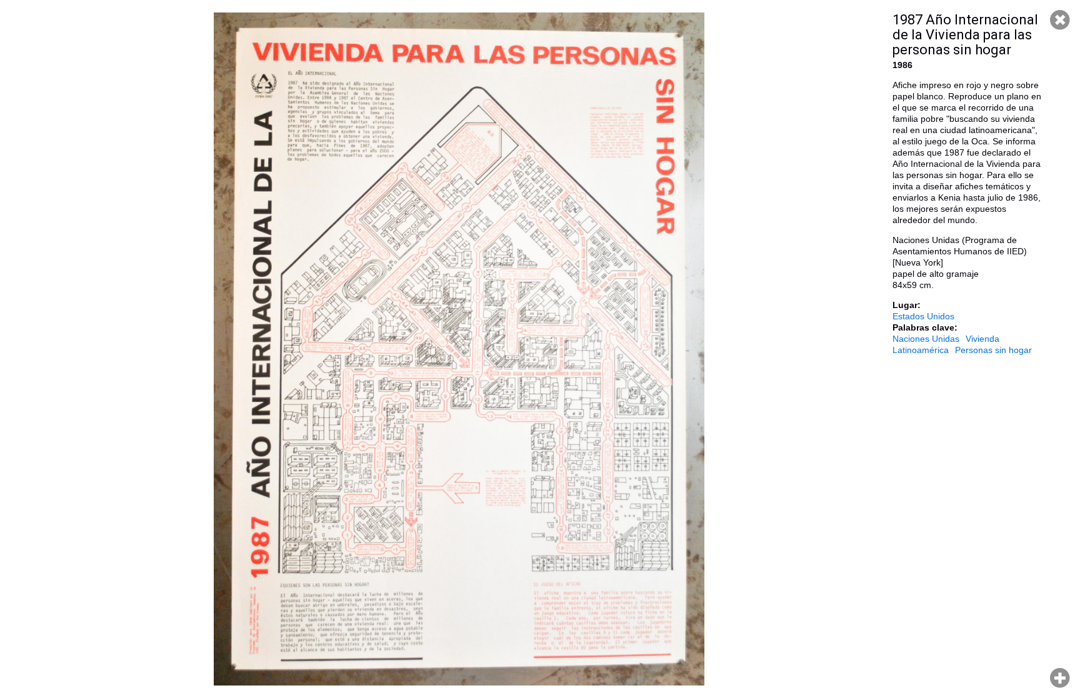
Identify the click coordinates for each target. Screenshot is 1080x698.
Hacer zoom (1060, 678)
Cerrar (1060, 20)
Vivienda (982, 339)
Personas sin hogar (993, 350)
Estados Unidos (923, 316)
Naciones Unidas (925, 339)
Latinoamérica (920, 350)
